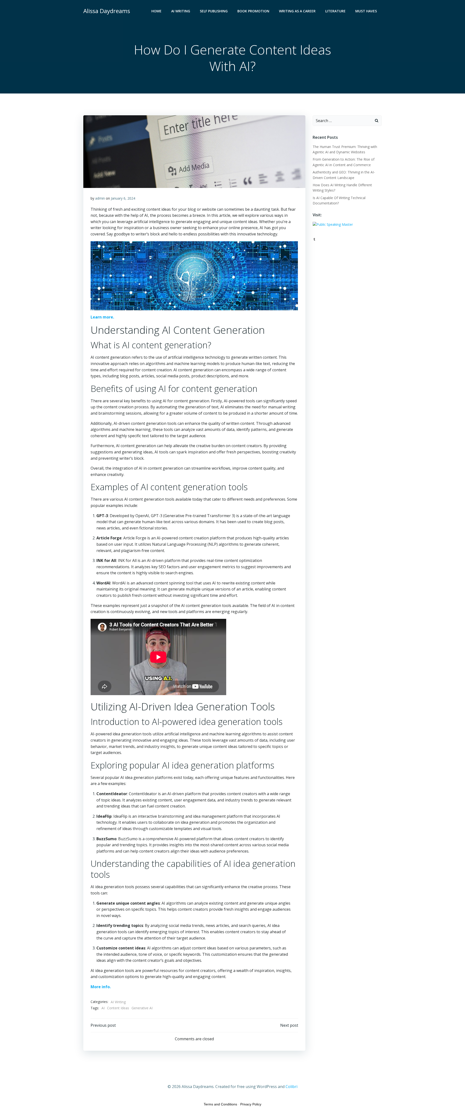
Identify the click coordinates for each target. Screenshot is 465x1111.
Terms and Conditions (220, 1104)
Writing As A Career (297, 11)
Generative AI (142, 1008)
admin (100, 198)
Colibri (291, 1086)
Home (156, 11)
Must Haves (366, 11)
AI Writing (180, 11)
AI (103, 1008)
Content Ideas (118, 1008)
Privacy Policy (250, 1104)
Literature (335, 11)
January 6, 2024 (123, 198)
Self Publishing (214, 11)
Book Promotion (253, 11)
